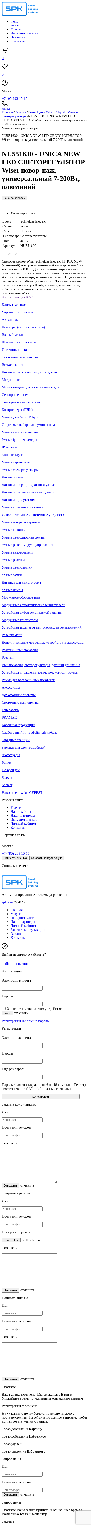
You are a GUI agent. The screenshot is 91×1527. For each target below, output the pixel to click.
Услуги (16, 29)
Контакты (18, 41)
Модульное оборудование (21, 597)
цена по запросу (14, 198)
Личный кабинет (23, 823)
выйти (6, 964)
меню (15, 23)
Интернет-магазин (24, 33)
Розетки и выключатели (20, 650)
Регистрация (11, 1021)
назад (6, 108)
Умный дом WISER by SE (47, 112)
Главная (8, 112)
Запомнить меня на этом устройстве (34, 1009)
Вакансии (18, 37)
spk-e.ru (7, 902)
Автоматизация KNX (18, 297)
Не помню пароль (35, 1021)
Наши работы (21, 811)
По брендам (11, 770)
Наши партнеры (23, 815)
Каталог (21, 112)
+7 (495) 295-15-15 (15, 853)
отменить (23, 964)
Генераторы (10, 710)
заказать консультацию (46, 858)
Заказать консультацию (28, 930)
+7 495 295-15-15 (14, 98)
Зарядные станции (16, 740)
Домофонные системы (19, 695)
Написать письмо (15, 858)
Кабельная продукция (18, 725)
